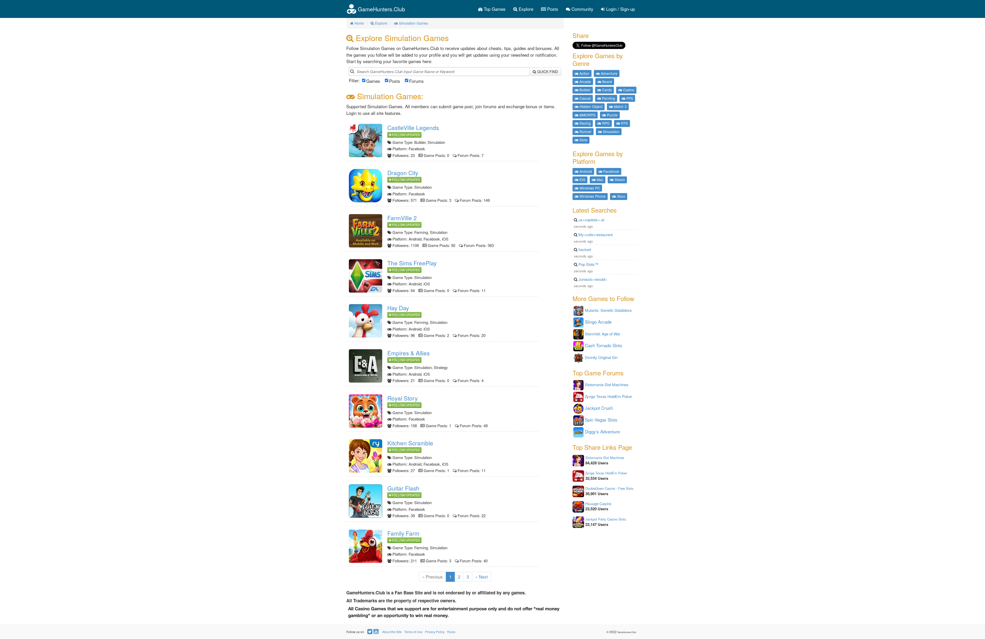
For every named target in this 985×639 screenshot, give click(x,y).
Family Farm (403, 533)
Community (581, 9)
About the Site (392, 632)
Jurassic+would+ (592, 279)
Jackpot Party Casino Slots (605, 519)
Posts (552, 9)
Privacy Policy (435, 632)
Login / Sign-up (620, 9)
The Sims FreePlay (412, 263)
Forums (416, 81)
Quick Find (547, 71)
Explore (525, 9)
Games (373, 81)
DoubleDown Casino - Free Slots (609, 488)
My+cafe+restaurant (595, 234)
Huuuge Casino (598, 503)
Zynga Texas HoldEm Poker (606, 473)
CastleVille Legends (413, 127)
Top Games (494, 9)
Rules (451, 632)
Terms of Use (413, 632)
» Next (481, 576)
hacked (584, 249)
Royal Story (402, 398)
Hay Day (398, 308)
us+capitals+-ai (591, 219)
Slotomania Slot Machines (604, 457)
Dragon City (402, 172)
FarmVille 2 (402, 218)
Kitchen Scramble (410, 443)
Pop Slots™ (588, 264)
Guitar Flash (403, 488)
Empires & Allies (408, 353)
